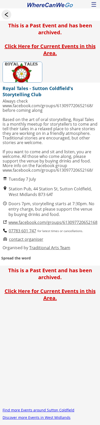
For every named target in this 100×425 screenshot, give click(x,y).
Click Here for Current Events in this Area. (50, 50)
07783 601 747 (22, 231)
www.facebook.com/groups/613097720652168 (52, 222)
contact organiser (26, 239)
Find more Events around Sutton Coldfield (38, 410)
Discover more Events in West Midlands (37, 417)
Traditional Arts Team (49, 247)
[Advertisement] (50, 356)
